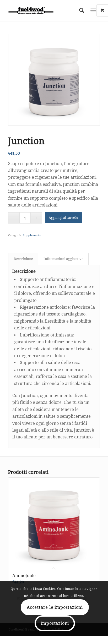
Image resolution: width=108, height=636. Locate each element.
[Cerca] (79, 10)
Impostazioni (55, 623)
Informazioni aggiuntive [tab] (63, 259)
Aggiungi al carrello (63, 218)
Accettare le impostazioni (55, 607)
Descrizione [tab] (23, 259)
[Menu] (93, 10)
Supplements (32, 235)
